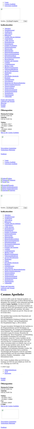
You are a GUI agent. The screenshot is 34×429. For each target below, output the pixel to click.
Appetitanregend (9, 30)
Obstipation (8, 73)
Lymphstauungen (10, 64)
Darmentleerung (9, 42)
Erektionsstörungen (10, 47)
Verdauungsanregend (11, 90)
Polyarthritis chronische (12, 76)
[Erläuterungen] (10, 19)
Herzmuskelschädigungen (12, 57)
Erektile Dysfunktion (11, 45)
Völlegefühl (8, 96)
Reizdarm (7, 78)
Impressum (8, 373)
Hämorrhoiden (9, 50)
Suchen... (3, 21)
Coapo (6, 2)
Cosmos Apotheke (10, 4)
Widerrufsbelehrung (10, 370)
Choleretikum (9, 39)
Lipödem (7, 62)
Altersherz (8, 28)
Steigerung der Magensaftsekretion (15, 83)
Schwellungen (9, 81)
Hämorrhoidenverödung (12, 52)
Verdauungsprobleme (11, 91)
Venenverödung (9, 88)
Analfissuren (8, 32)
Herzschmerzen (9, 59)
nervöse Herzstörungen (11, 71)
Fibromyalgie (8, 49)
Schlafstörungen (9, 79)
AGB (6, 371)
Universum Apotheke (11, 6)
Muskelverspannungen (11, 67)
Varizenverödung (10, 86)
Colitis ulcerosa (9, 40)
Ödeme (7, 74)
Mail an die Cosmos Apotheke (10, 132)
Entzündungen (9, 44)
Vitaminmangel (9, 95)
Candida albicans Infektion (12, 37)
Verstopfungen (9, 93)
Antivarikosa (8, 33)
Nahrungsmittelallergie (11, 69)
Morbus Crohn (9, 66)
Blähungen (8, 35)
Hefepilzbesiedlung (10, 56)
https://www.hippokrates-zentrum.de (11, 374)
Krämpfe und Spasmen (11, 61)
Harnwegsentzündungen (12, 54)
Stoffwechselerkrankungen (12, 84)
